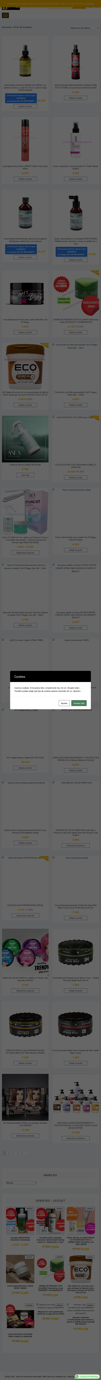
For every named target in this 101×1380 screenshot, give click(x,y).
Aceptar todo (79, 703)
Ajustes (64, 703)
